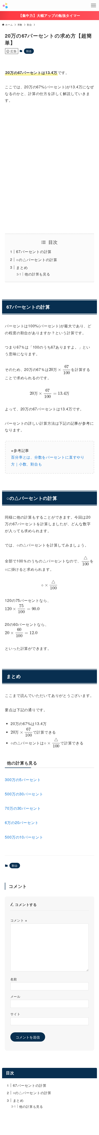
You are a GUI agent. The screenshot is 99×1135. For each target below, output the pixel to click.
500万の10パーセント (24, 837)
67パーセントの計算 (34, 251)
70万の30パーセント (23, 808)
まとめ (22, 267)
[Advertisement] (49, 168)
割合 (29, 51)
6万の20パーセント (22, 822)
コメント (18, 920)
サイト (15, 1014)
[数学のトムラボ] (5, 5)
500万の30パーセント (24, 794)
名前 (13, 979)
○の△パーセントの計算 (36, 259)
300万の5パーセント (23, 779)
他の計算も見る (37, 274)
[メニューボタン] (93, 5)
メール (15, 996)
